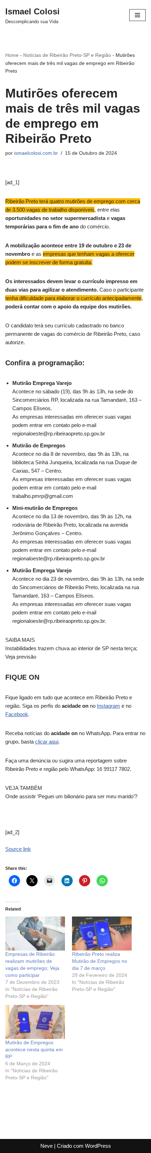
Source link (18, 849)
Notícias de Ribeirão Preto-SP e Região (67, 55)
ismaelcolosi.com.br (36, 153)
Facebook (16, 714)
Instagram (108, 706)
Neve (46, 1146)
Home (12, 55)
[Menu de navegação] (137, 15)
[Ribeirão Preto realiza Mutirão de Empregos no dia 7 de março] (102, 934)
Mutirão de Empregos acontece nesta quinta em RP (34, 1049)
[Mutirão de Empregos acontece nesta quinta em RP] (35, 1022)
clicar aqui (46, 742)
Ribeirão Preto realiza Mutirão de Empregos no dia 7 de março (99, 961)
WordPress (98, 1146)
